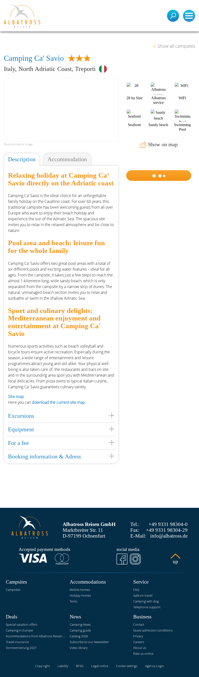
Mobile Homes (80, 589)
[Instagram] (135, 559)
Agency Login (154, 666)
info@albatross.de (169, 536)
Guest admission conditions (153, 630)
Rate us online (143, 653)
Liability (63, 666)
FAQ (136, 589)
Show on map (163, 144)
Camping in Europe (19, 630)
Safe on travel (142, 595)
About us (139, 648)
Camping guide (80, 630)
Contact (138, 624)
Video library (79, 648)
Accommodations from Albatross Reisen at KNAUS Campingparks (36, 636)
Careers (138, 642)
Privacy (138, 636)
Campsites (13, 589)
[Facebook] (121, 559)
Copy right (42, 666)
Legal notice (99, 666)
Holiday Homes (80, 595)
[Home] (22, 16)
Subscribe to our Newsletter (89, 642)
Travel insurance (17, 642)
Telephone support (146, 607)
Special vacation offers (21, 624)
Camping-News (80, 624)
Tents (73, 601)
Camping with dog (146, 601)
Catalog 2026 (79, 636)
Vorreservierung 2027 (21, 648)
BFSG (79, 666)
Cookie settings (126, 666)
